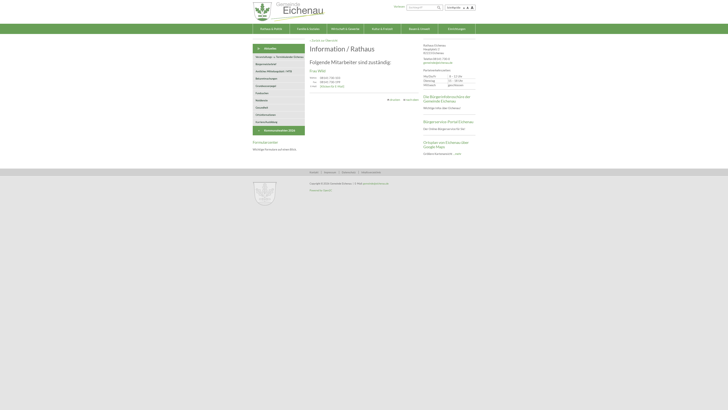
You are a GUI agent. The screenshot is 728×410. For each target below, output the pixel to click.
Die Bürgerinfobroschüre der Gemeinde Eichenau (447, 98)
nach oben (412, 99)
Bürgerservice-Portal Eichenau (448, 121)
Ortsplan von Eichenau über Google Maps (446, 144)
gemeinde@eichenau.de (438, 62)
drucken (395, 99)
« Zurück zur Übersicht (324, 40)
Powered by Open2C (321, 190)
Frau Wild (318, 71)
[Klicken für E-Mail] (332, 86)
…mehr (457, 153)
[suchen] (440, 7)
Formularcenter (265, 142)
